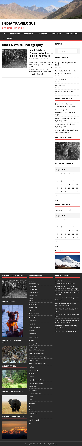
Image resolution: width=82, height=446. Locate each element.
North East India (34, 314)
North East (32, 410)
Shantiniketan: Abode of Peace (65, 106)
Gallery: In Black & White (36, 353)
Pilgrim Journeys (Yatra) (36, 380)
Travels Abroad (34, 420)
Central (31, 396)
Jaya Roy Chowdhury (62, 104)
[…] (42, 74)
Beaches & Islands (35, 393)
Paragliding (32, 286)
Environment (33, 333)
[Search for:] (67, 51)
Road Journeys (33, 413)
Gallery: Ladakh (34, 360)
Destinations (29, 34)
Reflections (32, 387)
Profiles (31, 367)
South (31, 417)
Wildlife (31, 301)
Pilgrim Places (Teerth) (36, 383)
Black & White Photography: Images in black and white (41, 53)
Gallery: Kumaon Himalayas (38, 357)
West (30, 423)
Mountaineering (34, 284)
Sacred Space (56, 34)
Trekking (31, 298)
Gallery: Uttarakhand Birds (37, 363)
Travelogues (15, 34)
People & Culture (72, 34)
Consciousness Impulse (68, 331)
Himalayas (32, 403)
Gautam (57, 314)
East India (32, 310)
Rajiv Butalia (45, 59)
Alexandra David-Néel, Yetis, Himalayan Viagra (66, 112)
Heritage (31, 340)
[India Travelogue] (41, 18)
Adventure (43, 34)
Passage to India (34, 344)
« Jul (56, 200)
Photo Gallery (7, 38)
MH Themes (53, 444)
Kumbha (31, 377)
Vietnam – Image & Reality (64, 91)
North (30, 406)
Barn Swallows (60, 85)
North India (32, 317)
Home (4, 34)
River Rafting (33, 289)
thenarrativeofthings (62, 320)
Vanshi (57, 130)
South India (32, 321)
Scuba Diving (33, 295)
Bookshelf (32, 330)
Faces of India (33, 337)
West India (32, 324)
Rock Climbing (33, 292)
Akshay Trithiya (60, 79)
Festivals (31, 373)
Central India (33, 307)
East (30, 400)
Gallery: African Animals (36, 350)
